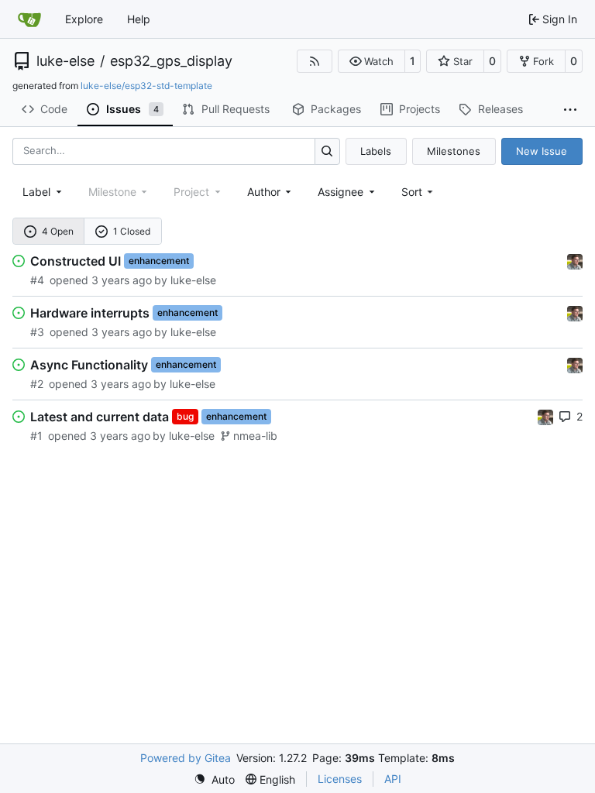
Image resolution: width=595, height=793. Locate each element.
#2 (36, 383)
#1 (36, 435)
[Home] (29, 19)
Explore (84, 19)
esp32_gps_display (171, 61)
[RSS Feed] (314, 61)
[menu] (418, 192)
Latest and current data (99, 416)
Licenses (340, 778)
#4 (37, 280)
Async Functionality (89, 364)
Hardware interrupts (90, 313)
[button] (371, 61)
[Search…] (327, 151)
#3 (37, 331)
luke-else (65, 61)
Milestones (453, 151)
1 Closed (131, 231)
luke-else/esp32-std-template (146, 85)
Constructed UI (75, 261)
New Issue (541, 151)
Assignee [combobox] (340, 191)
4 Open (58, 231)
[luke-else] (575, 259)
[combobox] (43, 192)
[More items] (570, 110)
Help (138, 19)
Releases (500, 108)
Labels (375, 151)
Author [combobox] (263, 191)
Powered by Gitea (185, 757)
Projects (419, 108)
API (392, 778)
